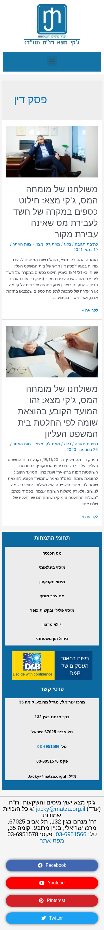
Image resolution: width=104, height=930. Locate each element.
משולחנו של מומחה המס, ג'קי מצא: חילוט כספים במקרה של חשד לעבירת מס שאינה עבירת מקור (55, 211)
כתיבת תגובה (86, 244)
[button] (52, 61)
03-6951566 (48, 746)
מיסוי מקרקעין (52, 582)
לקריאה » (90, 310)
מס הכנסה (52, 553)
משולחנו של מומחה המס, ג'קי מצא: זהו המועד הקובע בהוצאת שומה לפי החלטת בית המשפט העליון (58, 411)
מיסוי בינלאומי (52, 567)
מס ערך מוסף (52, 596)
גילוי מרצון (52, 624)
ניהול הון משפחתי (52, 639)
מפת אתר (52, 840)
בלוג (67, 244)
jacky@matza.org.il (60, 809)
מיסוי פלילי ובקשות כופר (52, 610)
